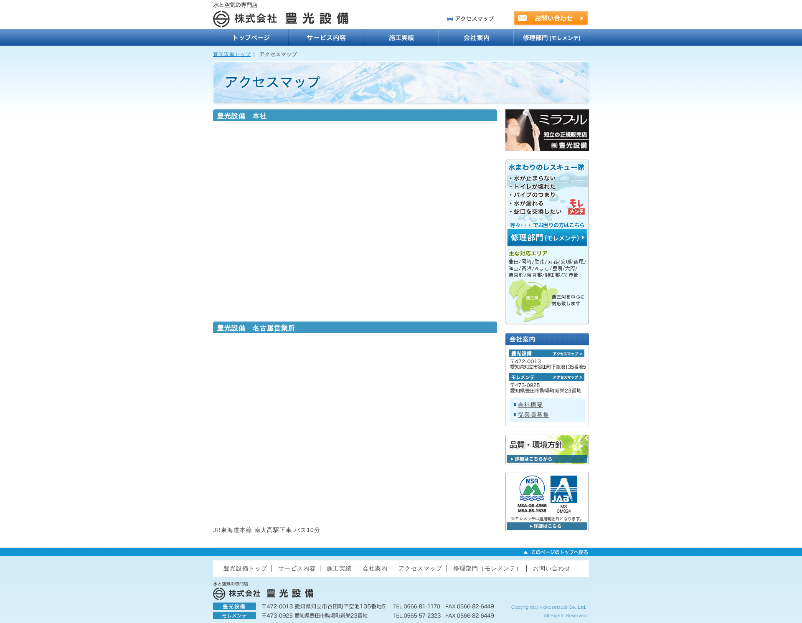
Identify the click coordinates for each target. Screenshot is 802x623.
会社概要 (530, 404)
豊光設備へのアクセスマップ (471, 18)
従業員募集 (533, 414)
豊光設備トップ (250, 37)
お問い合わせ (552, 568)
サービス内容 (325, 37)
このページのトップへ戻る (555, 552)
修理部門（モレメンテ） (551, 37)
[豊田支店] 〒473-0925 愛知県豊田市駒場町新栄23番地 (547, 377)
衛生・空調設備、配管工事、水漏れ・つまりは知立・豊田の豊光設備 (284, 14)
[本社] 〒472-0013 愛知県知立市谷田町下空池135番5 (547, 353)
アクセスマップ (420, 568)
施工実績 (401, 37)
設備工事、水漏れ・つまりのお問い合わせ (551, 18)
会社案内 (476, 37)
